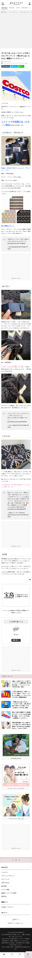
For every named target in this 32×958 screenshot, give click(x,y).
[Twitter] (14, 66)
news (26, 63)
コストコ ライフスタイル (17, 63)
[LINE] (21, 66)
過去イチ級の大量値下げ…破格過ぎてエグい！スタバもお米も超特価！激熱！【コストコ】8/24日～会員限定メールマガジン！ (21, 715)
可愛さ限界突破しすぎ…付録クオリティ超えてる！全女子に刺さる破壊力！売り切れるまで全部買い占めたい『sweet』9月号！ (21, 725)
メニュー (20, 956)
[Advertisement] (16, 30)
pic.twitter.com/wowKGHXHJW (17, 421)
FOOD (18, 8)
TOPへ (28, 956)
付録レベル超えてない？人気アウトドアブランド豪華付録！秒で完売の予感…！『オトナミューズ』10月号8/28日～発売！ (21, 684)
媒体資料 (4, 886)
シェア (12, 956)
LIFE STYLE (4, 8)
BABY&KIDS (24, 8)
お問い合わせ (5, 882)
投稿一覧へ (15, 640)
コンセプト (4, 872)
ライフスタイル (13, 12)
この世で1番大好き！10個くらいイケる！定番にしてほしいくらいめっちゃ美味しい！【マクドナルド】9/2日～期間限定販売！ (21, 694)
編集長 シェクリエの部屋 (8, 893)
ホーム (4, 956)
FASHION (11, 8)
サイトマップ (5, 879)
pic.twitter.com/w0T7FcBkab (16, 243)
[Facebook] (5, 66)
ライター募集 (5, 889)
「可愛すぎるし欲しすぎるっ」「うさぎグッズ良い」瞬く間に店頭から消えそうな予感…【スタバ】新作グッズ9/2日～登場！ (21, 704)
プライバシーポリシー (8, 875)
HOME (4, 12)
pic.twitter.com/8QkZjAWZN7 (17, 509)
